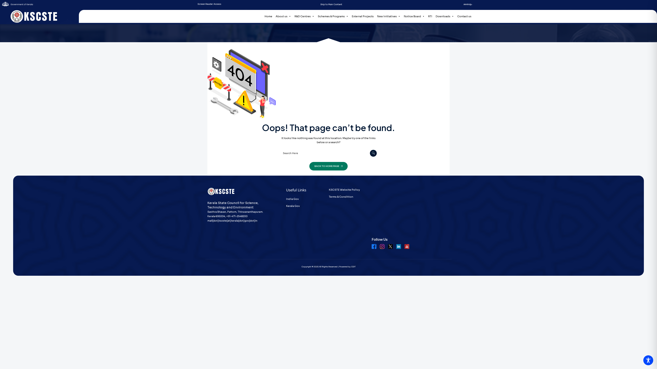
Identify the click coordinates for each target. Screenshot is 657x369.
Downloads (443, 16)
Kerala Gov (293, 206)
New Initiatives (387, 16)
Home (268, 16)
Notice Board (412, 16)
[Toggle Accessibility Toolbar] (648, 360)
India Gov (292, 199)
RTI (430, 16)
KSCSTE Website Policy (344, 189)
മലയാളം (467, 4)
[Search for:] (328, 153)
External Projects (363, 16)
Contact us (464, 16)
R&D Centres (302, 16)
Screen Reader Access (209, 4)
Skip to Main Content (331, 4)
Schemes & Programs (331, 16)
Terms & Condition (341, 196)
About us (281, 16)
